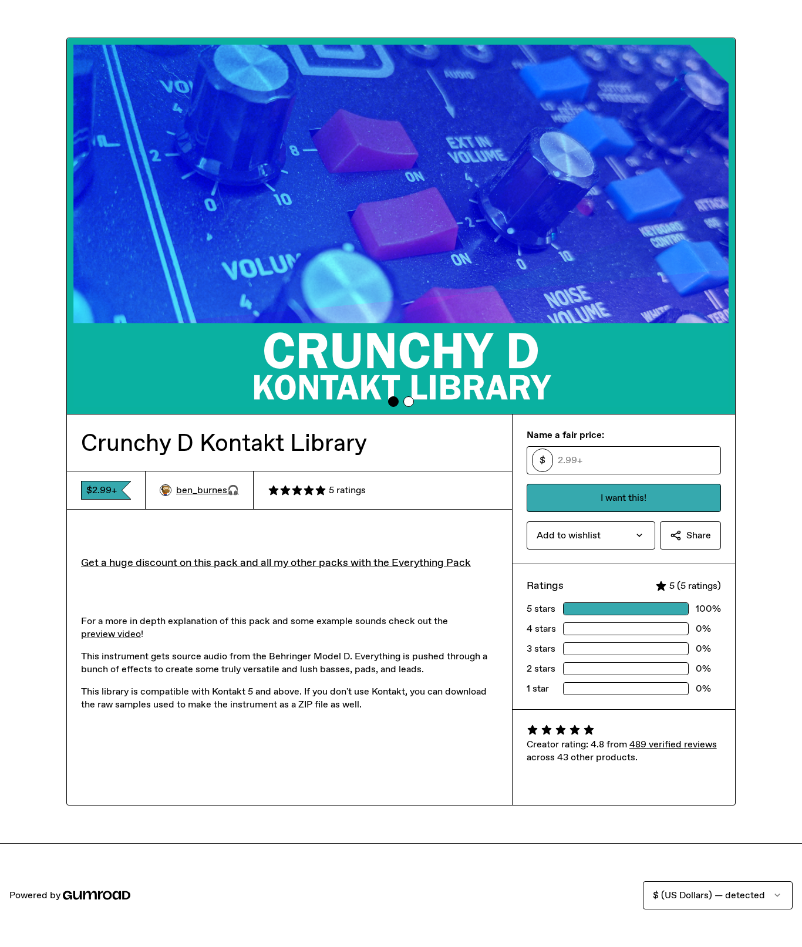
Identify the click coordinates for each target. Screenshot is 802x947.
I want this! (623, 497)
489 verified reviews (673, 744)
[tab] (393, 401)
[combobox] (591, 535)
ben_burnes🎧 (207, 490)
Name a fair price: (565, 434)
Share (698, 535)
